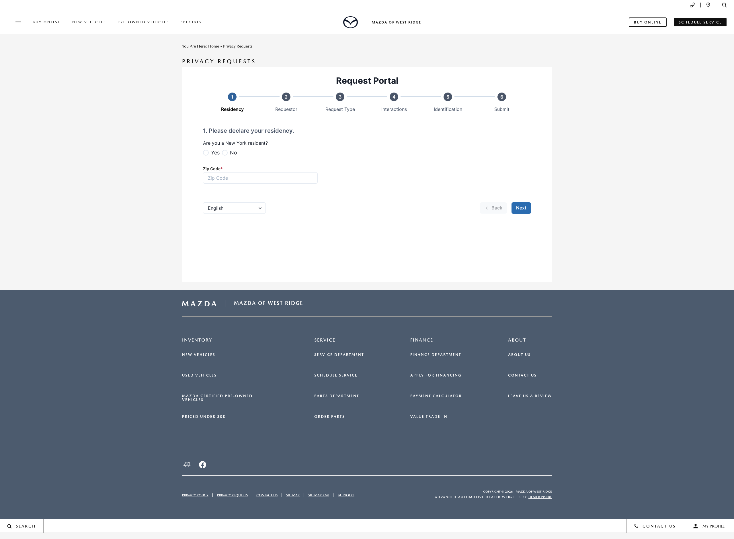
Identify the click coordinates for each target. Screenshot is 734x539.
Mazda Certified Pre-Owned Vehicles (217, 398)
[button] (724, 5)
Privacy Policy (195, 495)
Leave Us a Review (530, 396)
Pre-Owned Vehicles (143, 22)
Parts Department (336, 396)
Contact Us (522, 375)
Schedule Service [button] (700, 22)
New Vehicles (89, 22)
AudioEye (346, 495)
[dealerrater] (187, 464)
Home (213, 46)
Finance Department (435, 355)
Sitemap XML (318, 495)
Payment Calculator (436, 396)
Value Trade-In (429, 417)
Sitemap (293, 495)
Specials (191, 22)
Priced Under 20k (204, 417)
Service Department (339, 355)
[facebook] (202, 464)
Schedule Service (336, 375)
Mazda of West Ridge (534, 491)
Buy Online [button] (647, 22)
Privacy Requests (232, 495)
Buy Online (47, 22)
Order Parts (329, 417)
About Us (519, 355)
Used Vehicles (199, 375)
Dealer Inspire (540, 497)
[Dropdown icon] (692, 5)
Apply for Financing (436, 375)
